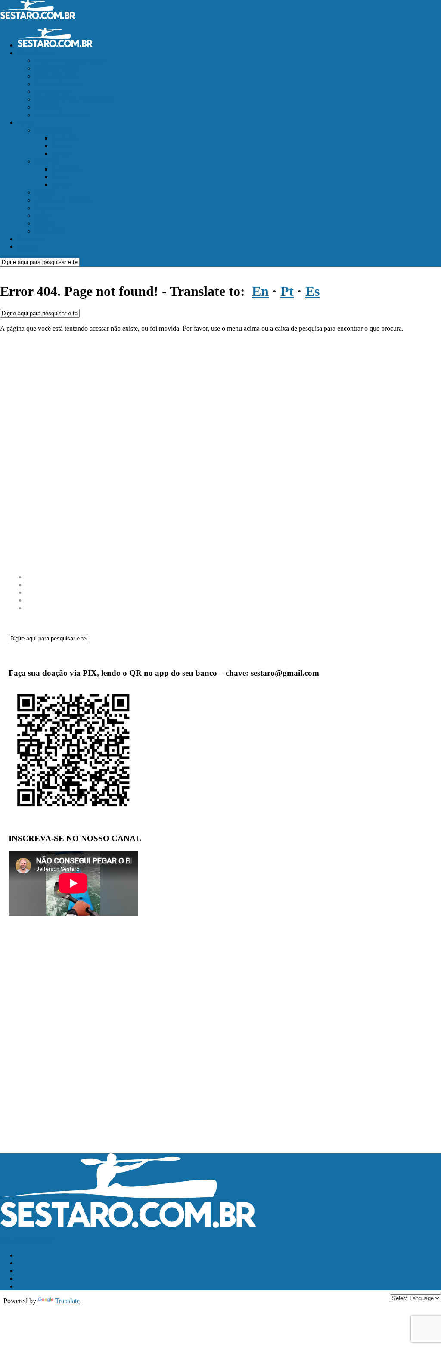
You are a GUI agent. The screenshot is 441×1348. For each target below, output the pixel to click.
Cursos (43, 192)
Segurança (48, 207)
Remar (26, 122)
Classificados (35, 52)
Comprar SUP (53, 91)
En (260, 291)
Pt (287, 291)
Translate (67, 1301)
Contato (28, 246)
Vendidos (47, 107)
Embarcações (52, 130)
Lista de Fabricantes (61, 114)
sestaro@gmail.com (26, 1240)
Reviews (46, 161)
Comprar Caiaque (58, 83)
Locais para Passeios (62, 200)
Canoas (62, 145)
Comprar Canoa (56, 76)
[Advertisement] (220, 449)
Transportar (49, 231)
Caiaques (64, 138)
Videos (43, 223)
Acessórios (66, 169)
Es (312, 291)
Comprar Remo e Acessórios (73, 99)
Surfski (61, 153)
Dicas (42, 215)
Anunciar (30, 238)
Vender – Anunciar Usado (69, 60)
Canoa (60, 176)
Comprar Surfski (57, 68)
